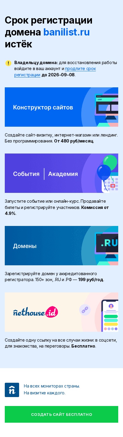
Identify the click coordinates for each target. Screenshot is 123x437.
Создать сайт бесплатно (61, 414)
